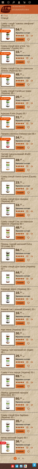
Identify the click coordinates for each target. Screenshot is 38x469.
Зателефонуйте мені (20, 9)
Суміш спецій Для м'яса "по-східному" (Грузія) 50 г (15, 47)
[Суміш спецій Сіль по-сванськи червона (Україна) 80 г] (8, 233)
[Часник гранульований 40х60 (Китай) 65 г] (8, 165)
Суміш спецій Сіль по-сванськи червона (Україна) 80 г (17, 222)
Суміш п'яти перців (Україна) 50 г (18, 372)
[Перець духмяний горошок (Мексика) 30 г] (8, 404)
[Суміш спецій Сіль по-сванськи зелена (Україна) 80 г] (8, 80)
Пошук (14, 2)
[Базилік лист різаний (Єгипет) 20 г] (8, 318)
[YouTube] (12, 466)
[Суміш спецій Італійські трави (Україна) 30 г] (8, 102)
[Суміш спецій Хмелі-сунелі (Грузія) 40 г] (8, 188)
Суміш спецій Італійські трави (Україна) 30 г (16, 92)
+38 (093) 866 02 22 (18, 6)
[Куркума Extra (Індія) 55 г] (8, 122)
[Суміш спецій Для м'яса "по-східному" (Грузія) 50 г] (8, 57)
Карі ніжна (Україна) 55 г (13, 330)
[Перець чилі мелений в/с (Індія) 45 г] (8, 361)
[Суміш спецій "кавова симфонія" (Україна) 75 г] (8, 35)
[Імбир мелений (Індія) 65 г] (8, 447)
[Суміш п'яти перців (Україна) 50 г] (8, 381)
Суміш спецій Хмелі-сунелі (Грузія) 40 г (18, 177)
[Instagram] (21, 466)
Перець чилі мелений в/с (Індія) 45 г (17, 351)
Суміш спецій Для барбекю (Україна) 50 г (14, 416)
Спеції (5, 15)
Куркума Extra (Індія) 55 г (14, 113)
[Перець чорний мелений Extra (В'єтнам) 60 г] (8, 255)
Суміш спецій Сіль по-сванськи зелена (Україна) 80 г (17, 69)
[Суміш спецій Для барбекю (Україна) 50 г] (8, 426)
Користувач (19, 2)
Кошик (24, 2)
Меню (8, 2)
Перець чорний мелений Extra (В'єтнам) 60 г (16, 245)
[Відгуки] (27, 36)
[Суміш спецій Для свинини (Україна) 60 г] (8, 210)
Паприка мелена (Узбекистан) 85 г (18, 134)
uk (29, 2)
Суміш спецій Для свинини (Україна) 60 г (14, 200)
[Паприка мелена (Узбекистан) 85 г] (8, 143)
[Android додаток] (25, 466)
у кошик (20, 39)
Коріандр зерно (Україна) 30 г (16, 289)
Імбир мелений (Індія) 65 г (14, 438)
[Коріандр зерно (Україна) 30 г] (8, 298)
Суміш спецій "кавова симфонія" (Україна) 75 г (17, 24)
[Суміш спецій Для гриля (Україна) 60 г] (8, 278)
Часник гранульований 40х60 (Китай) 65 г (15, 155)
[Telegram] (16, 466)
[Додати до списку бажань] (28, 39)
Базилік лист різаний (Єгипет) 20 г (18, 309)
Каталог (3, 2)
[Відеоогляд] (32, 36)
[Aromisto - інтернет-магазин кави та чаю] (6, 10)
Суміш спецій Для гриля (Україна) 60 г (18, 267)
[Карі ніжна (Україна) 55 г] (8, 339)
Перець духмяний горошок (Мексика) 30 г (14, 394)
